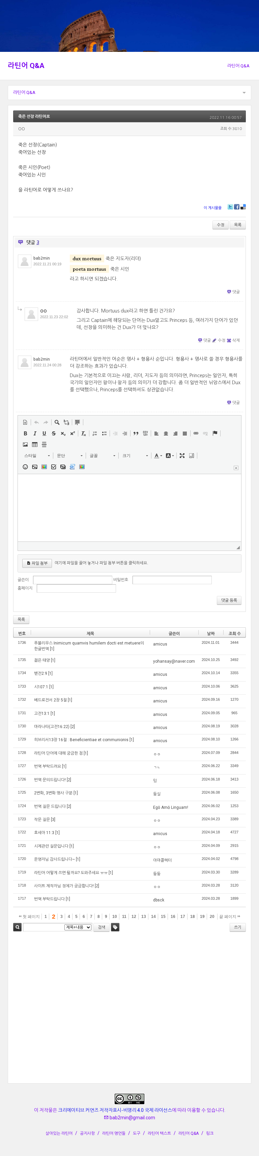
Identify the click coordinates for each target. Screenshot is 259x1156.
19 (202, 916)
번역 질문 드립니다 (50, 806)
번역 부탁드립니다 (49, 899)
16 (173, 916)
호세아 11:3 (44, 832)
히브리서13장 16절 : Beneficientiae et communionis (81, 739)
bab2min (41, 258)
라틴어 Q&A (26, 66)
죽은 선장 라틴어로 (34, 116)
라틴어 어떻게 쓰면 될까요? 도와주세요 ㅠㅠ (71, 872)
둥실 (157, 794)
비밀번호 (120, 580)
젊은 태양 (42, 660)
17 (182, 916)
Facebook (236, 206)
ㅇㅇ (157, 754)
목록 (237, 225)
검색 (17, 927)
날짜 (210, 633)
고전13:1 (42, 713)
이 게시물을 (213, 208)
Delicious (243, 206)
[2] (72, 726)
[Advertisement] (129, 1008)
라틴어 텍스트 (159, 1133)
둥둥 (157, 873)
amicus (160, 644)
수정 (220, 225)
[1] (52, 649)
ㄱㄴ (157, 767)
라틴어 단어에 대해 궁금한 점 (58, 753)
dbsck (158, 900)
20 (212, 916)
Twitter (230, 206)
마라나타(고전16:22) (51, 726)
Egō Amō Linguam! (170, 807)
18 (192, 916)
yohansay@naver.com (174, 661)
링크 (209, 1133)
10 (114, 916)
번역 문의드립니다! (50, 780)
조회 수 (235, 633)
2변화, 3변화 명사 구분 (53, 793)
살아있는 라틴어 (59, 1133)
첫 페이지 (31, 916)
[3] (53, 819)
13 (143, 916)
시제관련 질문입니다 (51, 846)
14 (153, 916)
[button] (25, 422)
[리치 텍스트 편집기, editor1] (129, 507)
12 (134, 916)
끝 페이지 (228, 916)
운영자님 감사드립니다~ (54, 859)
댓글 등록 (229, 600)
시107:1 (41, 687)
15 (163, 916)
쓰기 (237, 927)
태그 (115, 927)
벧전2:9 (40, 673)
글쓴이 (23, 580)
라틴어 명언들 (113, 1133)
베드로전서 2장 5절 (50, 700)
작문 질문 (42, 819)
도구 (136, 1133)
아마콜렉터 (162, 860)
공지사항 (87, 1133)
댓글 (236, 292)
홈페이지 (25, 588)
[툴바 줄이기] (236, 468)
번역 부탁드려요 (47, 766)
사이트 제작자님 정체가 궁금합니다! (64, 886)
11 (124, 916)
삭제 (236, 340)
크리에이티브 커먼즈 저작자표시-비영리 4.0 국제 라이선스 (115, 1110)
